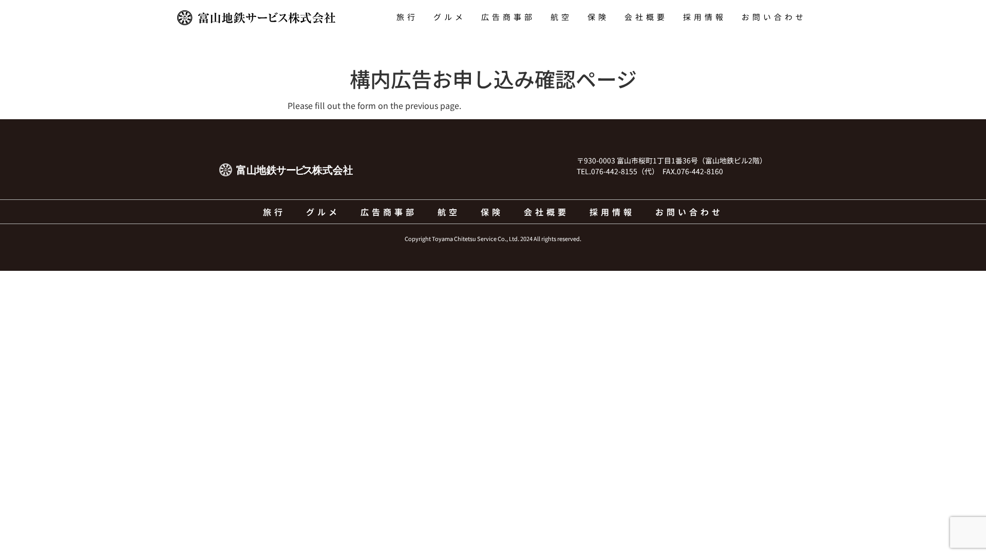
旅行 (407, 16)
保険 (598, 16)
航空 (561, 16)
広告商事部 (508, 16)
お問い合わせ (774, 16)
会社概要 (646, 16)
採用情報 (704, 16)
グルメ (449, 16)
